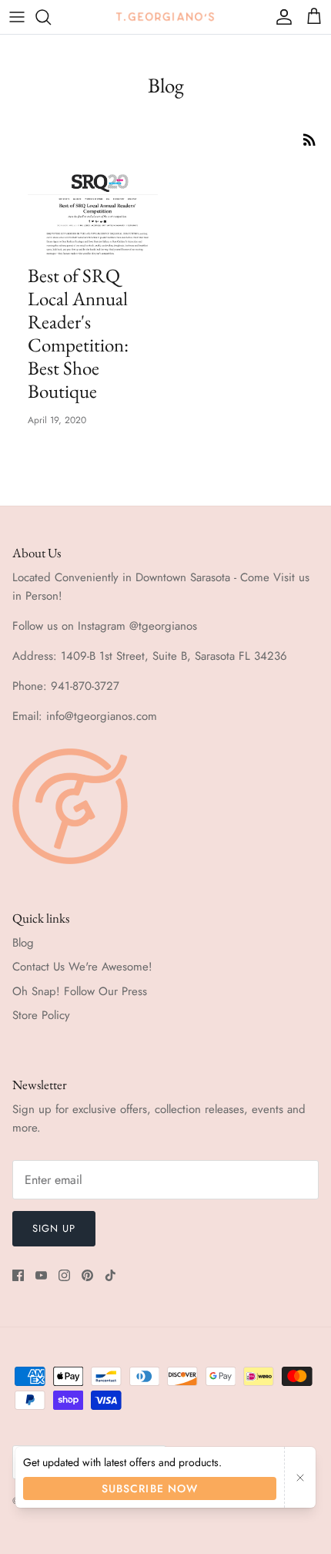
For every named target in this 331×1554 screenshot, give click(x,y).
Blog (23, 942)
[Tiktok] (110, 1275)
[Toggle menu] (17, 17)
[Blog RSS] (309, 139)
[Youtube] (41, 1275)
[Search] (51, 17)
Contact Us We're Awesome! (82, 966)
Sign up (53, 1228)
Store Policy (41, 1015)
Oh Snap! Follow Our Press (79, 991)
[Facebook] (18, 1275)
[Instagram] (64, 1275)
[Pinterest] (87, 1275)
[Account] (280, 17)
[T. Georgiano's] (165, 16)
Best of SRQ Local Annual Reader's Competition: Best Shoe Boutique (78, 333)
